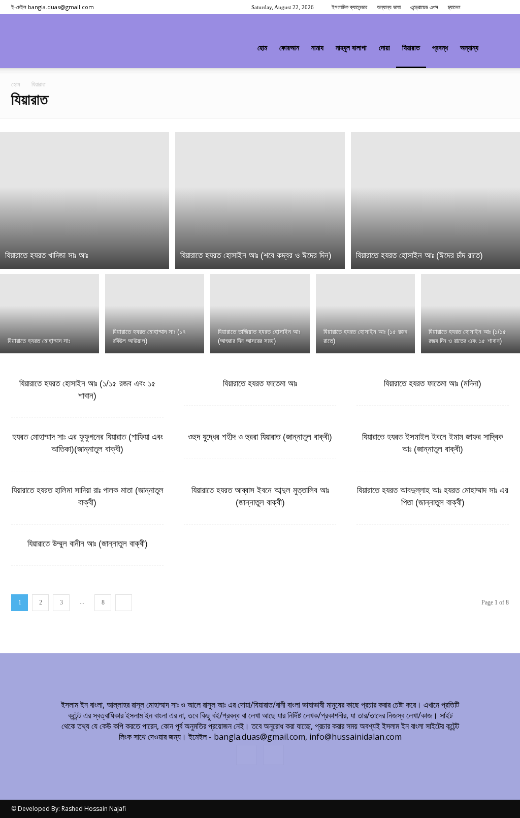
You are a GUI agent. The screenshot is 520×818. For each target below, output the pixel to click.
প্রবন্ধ (440, 48)
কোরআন (289, 48)
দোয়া (384, 48)
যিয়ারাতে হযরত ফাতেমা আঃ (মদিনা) (432, 383)
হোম (262, 48)
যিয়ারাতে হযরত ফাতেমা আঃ (260, 383)
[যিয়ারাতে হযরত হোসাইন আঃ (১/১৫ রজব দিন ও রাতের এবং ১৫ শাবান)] (470, 313)
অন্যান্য (469, 48)
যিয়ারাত (411, 48)
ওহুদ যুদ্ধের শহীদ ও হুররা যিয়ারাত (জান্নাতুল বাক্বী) (260, 437)
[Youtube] (501, 7)
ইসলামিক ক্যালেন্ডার (349, 7)
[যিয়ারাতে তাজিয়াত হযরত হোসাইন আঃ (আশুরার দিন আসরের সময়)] (259, 313)
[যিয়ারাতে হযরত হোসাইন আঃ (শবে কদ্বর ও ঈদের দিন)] (259, 200)
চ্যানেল (454, 7)
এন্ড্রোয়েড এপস (424, 7)
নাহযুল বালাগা (351, 48)
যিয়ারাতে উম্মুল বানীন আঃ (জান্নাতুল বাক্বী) (87, 544)
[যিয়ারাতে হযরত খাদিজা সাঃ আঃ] (84, 200)
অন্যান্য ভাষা (389, 7)
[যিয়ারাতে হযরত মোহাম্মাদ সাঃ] (49, 313)
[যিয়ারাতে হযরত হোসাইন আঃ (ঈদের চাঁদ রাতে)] (435, 200)
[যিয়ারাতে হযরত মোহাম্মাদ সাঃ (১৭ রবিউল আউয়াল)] (154, 313)
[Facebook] (484, 7)
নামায (317, 48)
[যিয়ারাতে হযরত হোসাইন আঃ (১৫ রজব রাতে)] (365, 313)
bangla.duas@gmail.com (61, 7)
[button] (496, 48)
